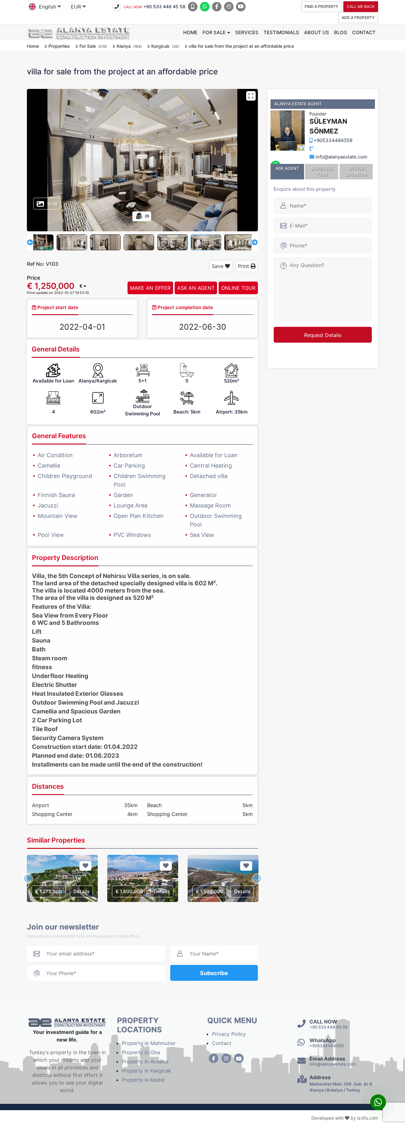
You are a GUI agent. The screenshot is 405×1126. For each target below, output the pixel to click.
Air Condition (55, 455)
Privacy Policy (229, 1034)
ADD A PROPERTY (358, 17)
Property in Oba (141, 1052)
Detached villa (208, 476)
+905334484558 (332, 140)
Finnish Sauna (56, 495)
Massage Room (210, 505)
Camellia (49, 465)
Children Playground (65, 476)
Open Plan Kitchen (139, 516)
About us (316, 32)
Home (190, 32)
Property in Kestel (143, 1080)
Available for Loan (214, 455)
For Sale (214, 32)
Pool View (51, 535)
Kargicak (160, 46)
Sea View (202, 535)
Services (247, 32)
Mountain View (58, 516)
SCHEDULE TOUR (322, 171)
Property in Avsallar (145, 1061)
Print (244, 266)
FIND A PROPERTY (321, 6)
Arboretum (128, 455)
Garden (123, 495)
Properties (59, 46)
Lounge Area (130, 505)
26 (146, 216)
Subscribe (214, 973)
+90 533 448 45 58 (154, 6)
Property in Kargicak (146, 1070)
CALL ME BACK (361, 6)
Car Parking (129, 465)
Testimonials (281, 32)
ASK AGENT (287, 168)
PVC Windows (132, 535)
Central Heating (211, 465)
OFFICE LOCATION (356, 171)
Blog (340, 32)
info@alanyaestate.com (341, 157)
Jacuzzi (48, 505)
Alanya (123, 46)
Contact (364, 32)
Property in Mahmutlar (149, 1043)
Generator (203, 495)
